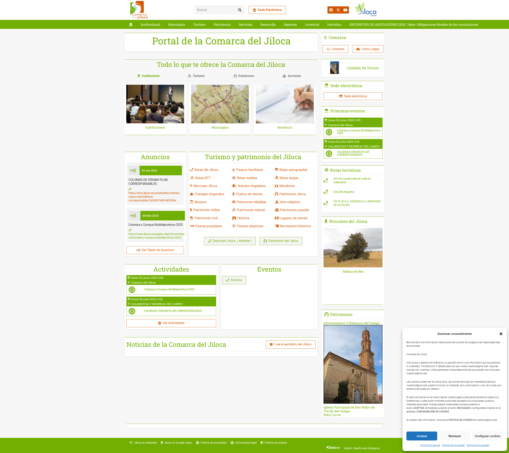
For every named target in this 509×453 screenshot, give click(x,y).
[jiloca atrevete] (367, 10)
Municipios (220, 127)
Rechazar (455, 436)
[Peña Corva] (353, 415)
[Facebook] (331, 10)
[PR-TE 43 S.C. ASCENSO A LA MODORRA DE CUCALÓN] (353, 204)
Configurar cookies (487, 436)
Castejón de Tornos (363, 67)
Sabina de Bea (353, 271)
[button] (501, 334)
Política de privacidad (453, 445)
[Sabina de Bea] (353, 231)
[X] (338, 10)
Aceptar (422, 436)
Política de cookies (430, 445)
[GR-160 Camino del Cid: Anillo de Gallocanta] (353, 181)
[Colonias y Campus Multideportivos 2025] (171, 285)
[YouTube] (345, 10)
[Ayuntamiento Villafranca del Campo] (353, 323)
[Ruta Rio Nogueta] (353, 193)
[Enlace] (130, 24)
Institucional (155, 127)
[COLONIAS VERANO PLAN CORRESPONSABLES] (171, 306)
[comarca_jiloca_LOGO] (139, 10)
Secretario (284, 127)
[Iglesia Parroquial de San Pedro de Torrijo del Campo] (353, 369)
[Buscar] (239, 10)
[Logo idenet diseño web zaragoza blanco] (333, 448)
